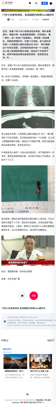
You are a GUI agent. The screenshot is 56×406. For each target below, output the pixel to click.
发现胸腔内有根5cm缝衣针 (33, 308)
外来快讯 (45, 20)
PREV (4, 340)
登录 (44, 3)
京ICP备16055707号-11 (35, 403)
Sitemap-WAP (18, 403)
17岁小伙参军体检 (10, 308)
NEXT (51, 340)
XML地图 (47, 400)
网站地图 (39, 400)
